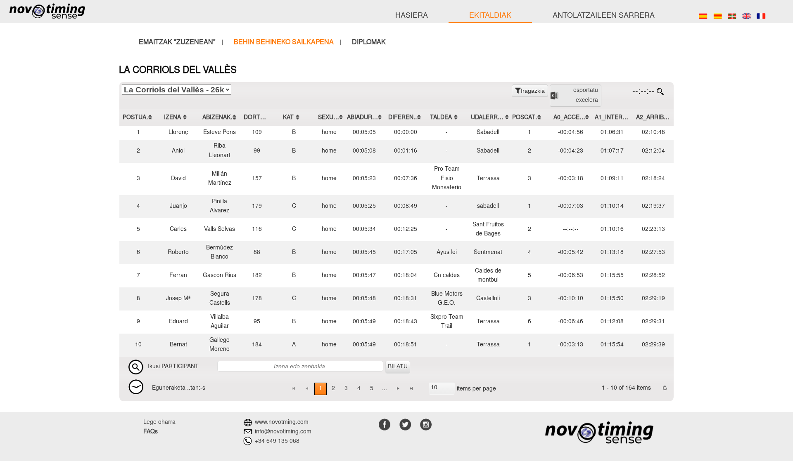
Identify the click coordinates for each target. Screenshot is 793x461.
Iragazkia (533, 90)
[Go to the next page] (398, 389)
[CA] (717, 16)
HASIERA (411, 16)
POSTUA (134, 117)
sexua (327, 117)
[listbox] (442, 388)
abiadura (361, 117)
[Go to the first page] (293, 389)
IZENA (172, 117)
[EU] (732, 16)
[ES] (703, 16)
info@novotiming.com (283, 432)
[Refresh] (665, 388)
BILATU (398, 366)
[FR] (761, 16)
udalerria (487, 117)
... (384, 389)
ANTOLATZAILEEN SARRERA (604, 16)
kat (288, 117)
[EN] (746, 16)
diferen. (401, 117)
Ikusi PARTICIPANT (173, 367)
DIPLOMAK (369, 42)
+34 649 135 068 (277, 442)
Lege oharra (159, 423)
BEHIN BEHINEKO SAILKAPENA (284, 42)
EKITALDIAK (490, 16)
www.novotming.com (282, 423)
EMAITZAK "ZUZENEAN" (177, 42)
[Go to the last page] (411, 389)
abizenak (216, 117)
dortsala (258, 117)
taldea (441, 117)
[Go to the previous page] (307, 389)
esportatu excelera (585, 95)
